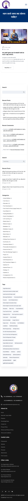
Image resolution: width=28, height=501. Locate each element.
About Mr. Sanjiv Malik (6, 415)
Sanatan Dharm (6, 257)
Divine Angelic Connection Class (9, 302)
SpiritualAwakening (7, 354)
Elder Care (11, 308)
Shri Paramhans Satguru (9, 262)
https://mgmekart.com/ (6, 476)
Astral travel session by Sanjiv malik (10, 291)
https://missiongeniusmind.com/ (8, 471)
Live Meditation (21, 322)
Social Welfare (6, 351)
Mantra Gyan (6, 221)
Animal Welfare (6, 198)
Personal (3, 449)
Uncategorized (6, 275)
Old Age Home (16, 328)
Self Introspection (7, 259)
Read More (7, 67)
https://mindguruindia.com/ (7, 481)
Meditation (5, 226)
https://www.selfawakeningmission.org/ (10, 466)
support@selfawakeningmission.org (11, 404)
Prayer (4, 254)
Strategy (5, 270)
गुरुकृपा (14, 360)
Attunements (4, 452)
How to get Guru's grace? (17, 314)
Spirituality (5, 357)
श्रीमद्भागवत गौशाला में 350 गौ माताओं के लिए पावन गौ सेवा (14, 111)
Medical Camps (6, 223)
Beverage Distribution (7, 297)
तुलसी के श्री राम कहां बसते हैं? (8, 363)
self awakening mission (8, 345)
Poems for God (6, 249)
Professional (4, 441)
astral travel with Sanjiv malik (9, 294)
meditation (5, 325)
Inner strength (13, 317)
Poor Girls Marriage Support (9, 252)
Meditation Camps (7, 229)
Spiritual (5, 264)
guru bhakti (16, 311)
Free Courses (4, 455)
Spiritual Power (6, 267)
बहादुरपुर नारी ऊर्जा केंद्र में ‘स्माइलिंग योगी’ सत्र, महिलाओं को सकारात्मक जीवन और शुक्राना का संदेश (13, 180)
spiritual (18, 351)
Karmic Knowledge (7, 216)
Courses (5, 299)
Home (2, 412)
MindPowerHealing (13, 325)
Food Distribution (19, 308)
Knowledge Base (5, 421)
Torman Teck (9, 497)
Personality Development (9, 246)
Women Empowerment (8, 277)
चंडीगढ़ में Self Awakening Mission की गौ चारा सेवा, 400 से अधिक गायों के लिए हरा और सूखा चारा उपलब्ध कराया (13, 172)
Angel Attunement (6, 288)
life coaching (12, 322)
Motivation (5, 236)
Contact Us (3, 424)
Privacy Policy (4, 427)
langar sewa (5, 322)
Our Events (5, 241)
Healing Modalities (7, 213)
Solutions (13, 351)
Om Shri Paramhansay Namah (9, 331)
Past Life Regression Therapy (17, 149)
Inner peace (5, 317)
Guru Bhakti (6, 211)
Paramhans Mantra (7, 244)
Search (4, 87)
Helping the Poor (6, 314)
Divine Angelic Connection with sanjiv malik (12, 305)
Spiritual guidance (16, 354)
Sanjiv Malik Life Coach (8, 343)
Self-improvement (18, 343)
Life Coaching (6, 218)
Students (5, 272)
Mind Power (6, 231)
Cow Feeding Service (13, 299)
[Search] (24, 161)
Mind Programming (7, 328)
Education (5, 203)
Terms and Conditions (6, 432)
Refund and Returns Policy (7, 429)
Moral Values (6, 234)
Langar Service (16, 320)
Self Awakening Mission (10, 495)
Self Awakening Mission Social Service (11, 348)
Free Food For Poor (7, 311)
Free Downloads (7, 206)
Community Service (18, 297)
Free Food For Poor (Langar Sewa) (11, 208)
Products (3, 418)
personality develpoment (8, 340)
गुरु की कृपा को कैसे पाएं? (7, 360)
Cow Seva (5, 200)
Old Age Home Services (8, 239)
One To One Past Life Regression (10, 334)
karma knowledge (6, 320)
